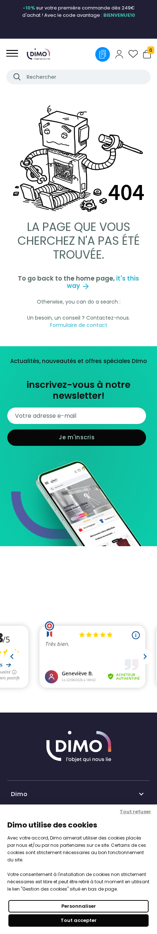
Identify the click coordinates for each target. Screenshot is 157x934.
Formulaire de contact (78, 325)
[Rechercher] (17, 77)
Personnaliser (78, 906)
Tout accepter (79, 920)
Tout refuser (135, 811)
